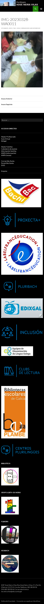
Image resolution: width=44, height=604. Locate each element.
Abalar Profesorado (8, 137)
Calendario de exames (9, 149)
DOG (3, 165)
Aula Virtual (5, 139)
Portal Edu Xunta (7, 163)
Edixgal (3, 141)
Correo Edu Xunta (7, 161)
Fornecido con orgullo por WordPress (28, 601)
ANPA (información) (8, 153)
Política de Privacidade (8, 601)
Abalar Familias (7, 147)
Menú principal (41, 9)
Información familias (8, 151)
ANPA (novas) (6, 155)
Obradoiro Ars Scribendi (30, 28)
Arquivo (4, 171)
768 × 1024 (16, 28)
